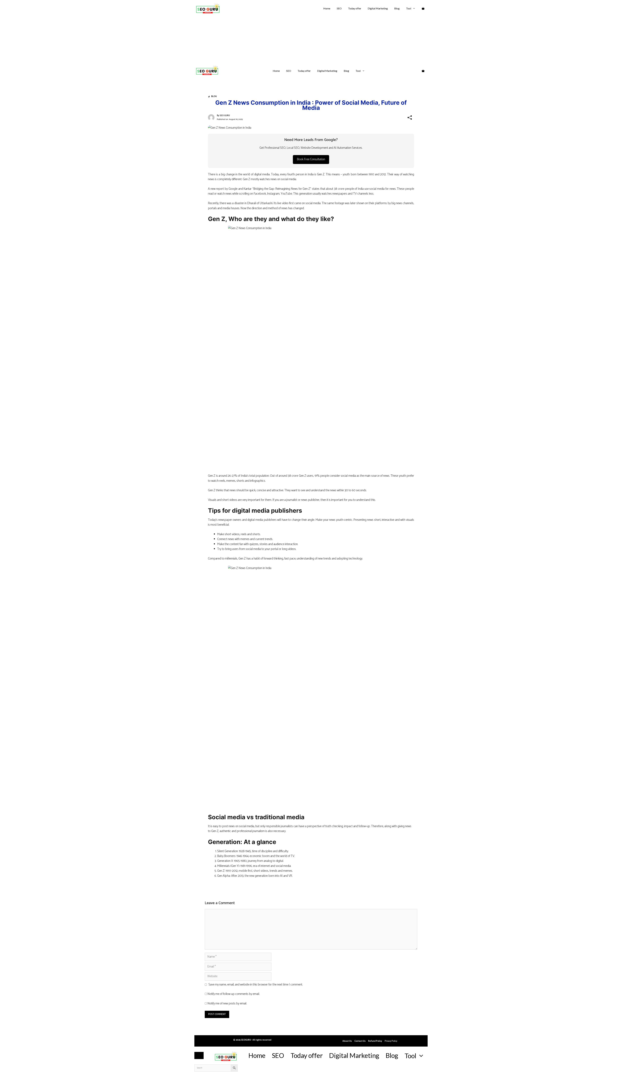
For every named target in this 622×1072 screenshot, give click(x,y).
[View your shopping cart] (423, 8)
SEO (339, 8)
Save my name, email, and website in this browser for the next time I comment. (255, 984)
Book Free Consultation (311, 159)
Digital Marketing (378, 8)
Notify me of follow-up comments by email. (233, 993)
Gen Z (320, 174)
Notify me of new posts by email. (227, 1003)
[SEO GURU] (206, 70)
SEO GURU (225, 115)
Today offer (354, 8)
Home (326, 8)
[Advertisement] (311, 41)
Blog (397, 8)
